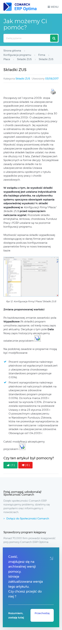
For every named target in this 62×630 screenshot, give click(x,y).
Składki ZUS (23, 78)
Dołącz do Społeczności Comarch (27, 518)
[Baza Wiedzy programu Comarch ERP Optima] (20, 7)
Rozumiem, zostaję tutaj (16, 615)
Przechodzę (42, 613)
